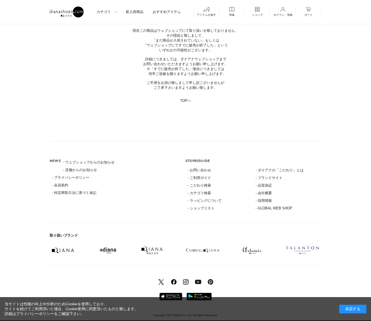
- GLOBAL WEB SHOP (274, 208)
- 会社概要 (264, 193)
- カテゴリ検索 (199, 193)
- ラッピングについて (205, 201)
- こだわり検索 (199, 185)
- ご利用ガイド (199, 178)
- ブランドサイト (269, 178)
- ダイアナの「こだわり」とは (280, 170)
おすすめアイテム (167, 12)
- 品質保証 (264, 185)
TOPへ (185, 101)
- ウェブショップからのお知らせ (89, 162)
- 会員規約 (60, 185)
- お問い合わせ (199, 170)
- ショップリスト (201, 208)
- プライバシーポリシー (70, 177)
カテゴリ (104, 12)
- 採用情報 (264, 201)
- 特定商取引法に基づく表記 (74, 193)
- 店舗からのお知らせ (80, 170)
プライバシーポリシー (35, 313)
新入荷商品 (134, 12)
